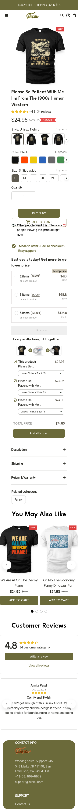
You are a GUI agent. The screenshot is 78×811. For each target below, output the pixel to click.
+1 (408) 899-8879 (28, 776)
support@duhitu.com (29, 782)
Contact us (22, 804)
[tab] (32, 611)
